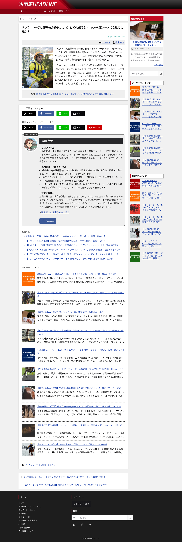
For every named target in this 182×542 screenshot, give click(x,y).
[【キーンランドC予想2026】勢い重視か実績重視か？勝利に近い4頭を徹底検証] (135, 221)
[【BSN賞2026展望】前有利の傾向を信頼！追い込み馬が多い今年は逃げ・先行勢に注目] (28, 411)
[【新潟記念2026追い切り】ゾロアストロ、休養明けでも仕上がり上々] (28, 317)
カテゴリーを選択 (81, 504)
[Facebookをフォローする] (82, 524)
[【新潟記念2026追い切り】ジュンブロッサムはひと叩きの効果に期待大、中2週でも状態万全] (28, 297)
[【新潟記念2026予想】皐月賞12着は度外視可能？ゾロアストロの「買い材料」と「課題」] (28, 392)
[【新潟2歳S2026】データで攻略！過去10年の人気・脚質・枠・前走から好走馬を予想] (135, 257)
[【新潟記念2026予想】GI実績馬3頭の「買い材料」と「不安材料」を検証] (28, 449)
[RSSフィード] (90, 524)
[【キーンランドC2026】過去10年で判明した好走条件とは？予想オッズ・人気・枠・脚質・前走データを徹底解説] (135, 184)
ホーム (22, 19)
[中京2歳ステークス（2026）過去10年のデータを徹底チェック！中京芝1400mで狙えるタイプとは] (28, 355)
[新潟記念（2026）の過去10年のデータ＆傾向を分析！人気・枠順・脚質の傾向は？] (28, 279)
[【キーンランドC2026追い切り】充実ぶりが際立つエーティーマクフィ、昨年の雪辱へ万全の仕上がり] (135, 245)
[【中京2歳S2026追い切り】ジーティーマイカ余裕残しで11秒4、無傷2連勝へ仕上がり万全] (28, 374)
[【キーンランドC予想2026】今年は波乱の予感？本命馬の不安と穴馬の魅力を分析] (135, 209)
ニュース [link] (32, 19)
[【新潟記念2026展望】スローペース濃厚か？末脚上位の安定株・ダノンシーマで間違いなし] (28, 430)
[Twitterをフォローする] (74, 524)
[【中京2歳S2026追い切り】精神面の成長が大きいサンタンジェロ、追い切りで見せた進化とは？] (28, 335)
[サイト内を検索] (160, 73)
